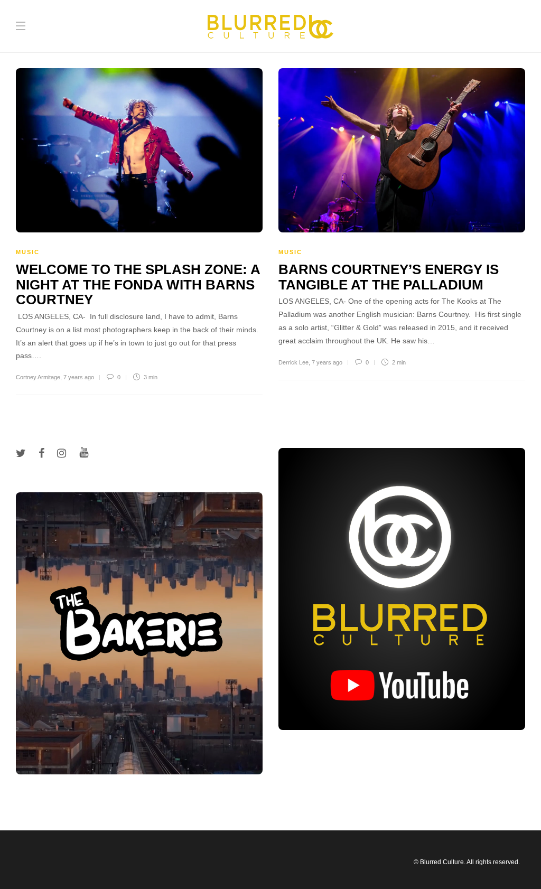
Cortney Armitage (38, 377)
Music (28, 252)
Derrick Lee (293, 362)
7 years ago (78, 377)
